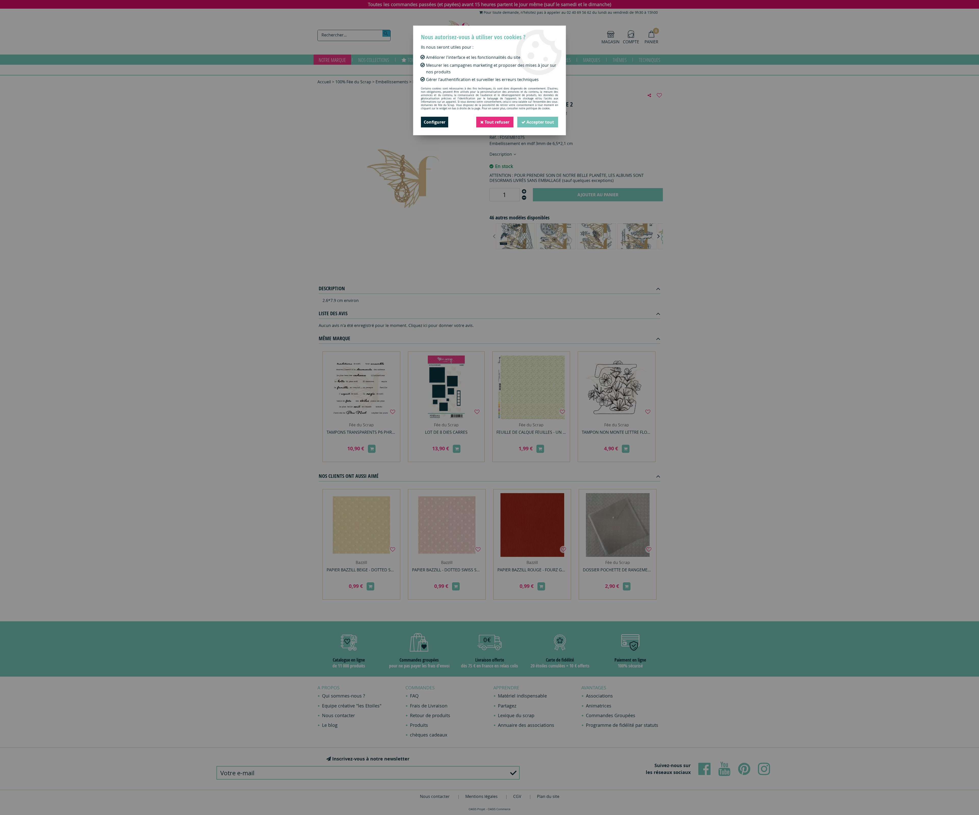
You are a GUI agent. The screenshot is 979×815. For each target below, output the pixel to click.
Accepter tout (539, 122)
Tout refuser (496, 122)
